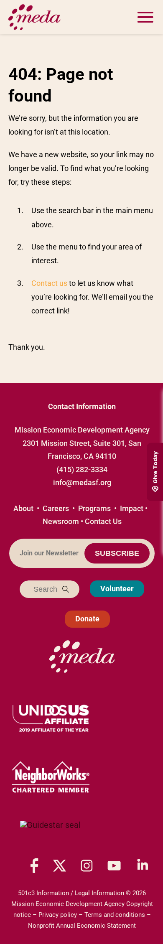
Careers (56, 508)
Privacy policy (57, 915)
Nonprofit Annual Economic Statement (82, 925)
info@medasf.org (82, 482)
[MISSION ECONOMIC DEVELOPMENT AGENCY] (50, 833)
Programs (94, 508)
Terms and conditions (114, 915)
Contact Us (103, 521)
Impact (131, 508)
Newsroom (61, 521)
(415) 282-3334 (81, 469)
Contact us (49, 283)
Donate (87, 618)
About (23, 508)
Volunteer (117, 588)
